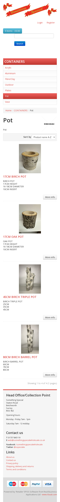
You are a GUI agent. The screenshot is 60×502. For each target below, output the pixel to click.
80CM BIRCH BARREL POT (20, 357)
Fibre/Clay (10, 79)
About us (10, 457)
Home (8, 110)
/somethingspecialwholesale (29, 444)
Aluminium (10, 73)
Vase (7, 101)
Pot (7, 96)
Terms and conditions (16, 469)
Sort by (27, 136)
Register (51, 22)
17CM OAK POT (13, 237)
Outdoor (9, 84)
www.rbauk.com (49, 494)
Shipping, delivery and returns (20, 466)
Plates (8, 90)
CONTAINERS (14, 61)
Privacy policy (12, 463)
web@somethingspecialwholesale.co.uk (26, 440)
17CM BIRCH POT (14, 176)
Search (19, 43)
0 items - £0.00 (12, 30)
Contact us (11, 460)
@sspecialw (19, 447)
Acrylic (8, 67)
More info (50, 197)
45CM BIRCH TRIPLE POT (19, 297)
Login (40, 22)
